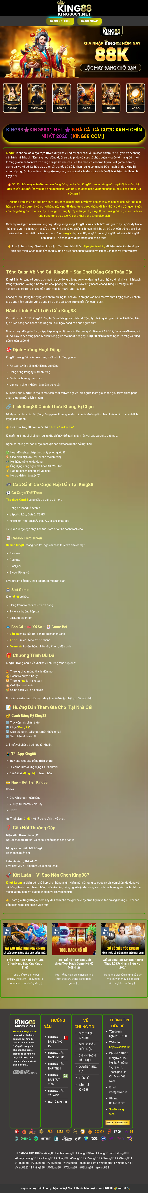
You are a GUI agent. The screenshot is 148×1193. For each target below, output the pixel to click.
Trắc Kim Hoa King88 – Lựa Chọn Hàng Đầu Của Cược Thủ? (25, 963)
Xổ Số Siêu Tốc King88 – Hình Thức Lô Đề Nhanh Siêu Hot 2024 (123, 963)
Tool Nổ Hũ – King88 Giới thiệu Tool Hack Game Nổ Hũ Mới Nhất (74, 963)
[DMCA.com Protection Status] (117, 1122)
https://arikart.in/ (119, 1047)
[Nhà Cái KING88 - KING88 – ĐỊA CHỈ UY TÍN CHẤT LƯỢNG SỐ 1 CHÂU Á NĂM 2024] (74, 8)
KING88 (17, 1031)
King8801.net (30, 1031)
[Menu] (5, 8)
